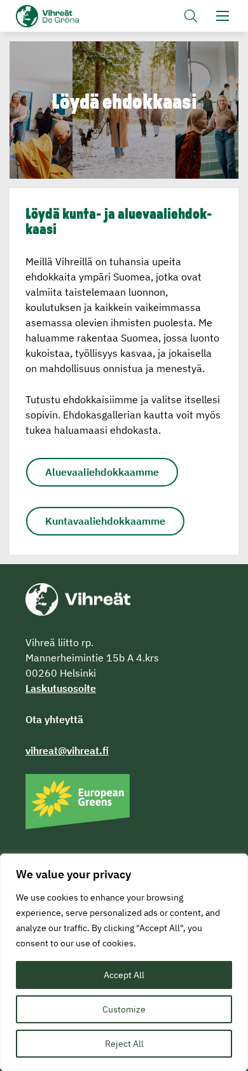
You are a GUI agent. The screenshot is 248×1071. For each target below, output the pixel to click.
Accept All (124, 975)
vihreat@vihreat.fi (67, 750)
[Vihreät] (77, 598)
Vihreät (68, 16)
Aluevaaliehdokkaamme (102, 472)
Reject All (124, 1043)
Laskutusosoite (60, 688)
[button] (191, 16)
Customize (124, 1009)
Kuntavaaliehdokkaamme (105, 521)
